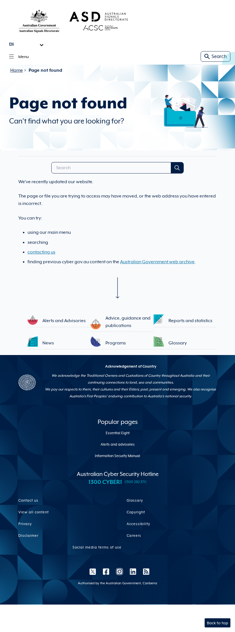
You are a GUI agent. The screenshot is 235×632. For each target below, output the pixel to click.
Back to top (217, 623)
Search (219, 56)
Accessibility (138, 524)
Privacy (25, 524)
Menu (23, 56)
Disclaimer (28, 536)
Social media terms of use (97, 547)
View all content (33, 512)
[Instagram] (119, 571)
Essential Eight (118, 433)
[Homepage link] (73, 21)
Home (16, 70)
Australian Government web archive (157, 261)
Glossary (135, 501)
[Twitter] (92, 571)
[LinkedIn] (133, 571)
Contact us (28, 501)
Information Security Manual (117, 456)
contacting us (41, 252)
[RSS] (144, 571)
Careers (134, 536)
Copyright (136, 512)
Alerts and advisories (118, 444)
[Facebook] (106, 571)
